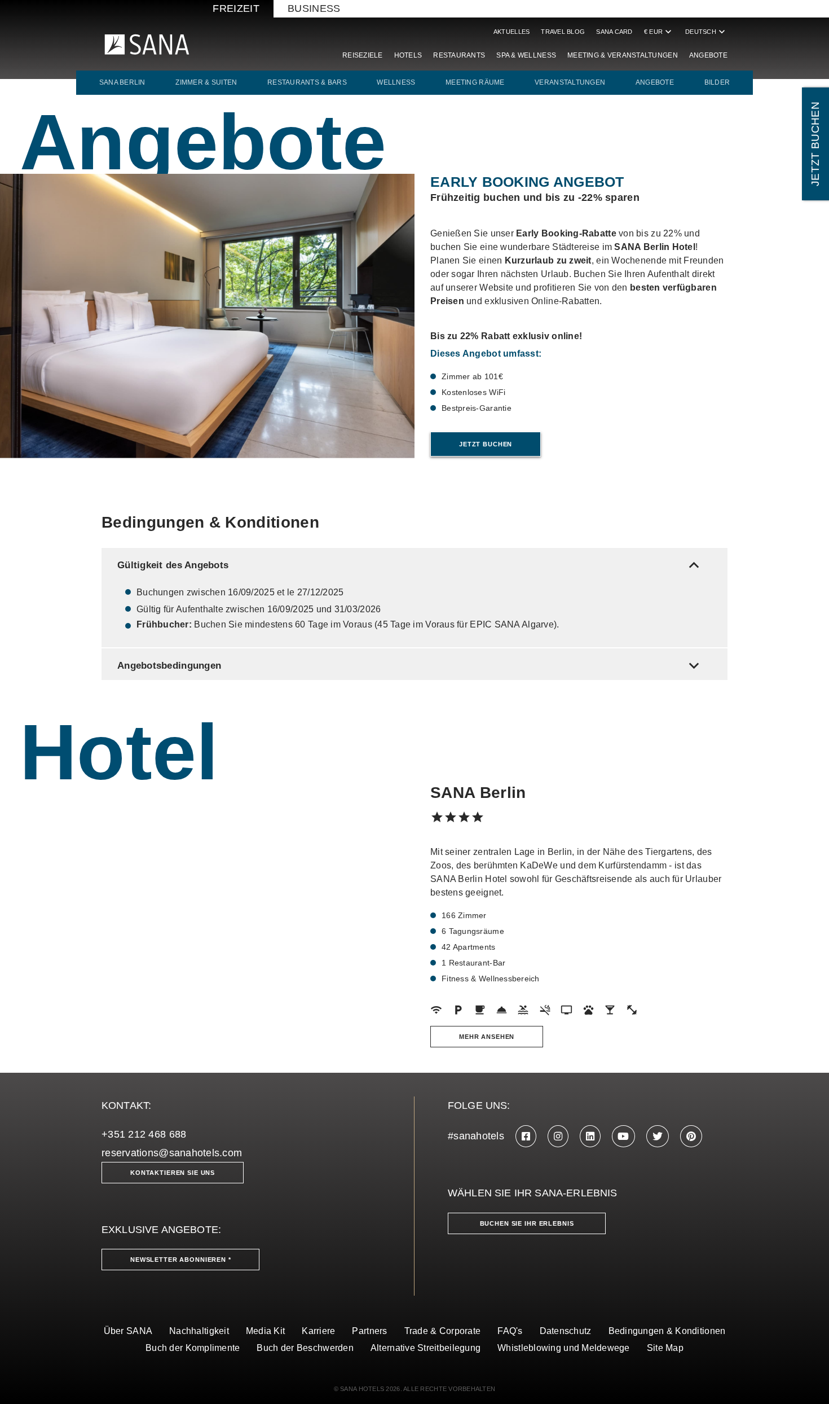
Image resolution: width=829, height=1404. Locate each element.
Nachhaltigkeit (199, 1331)
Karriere (318, 1331)
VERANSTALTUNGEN (570, 82)
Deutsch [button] (706, 31)
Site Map (665, 1348)
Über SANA (128, 1331)
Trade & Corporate (442, 1331)
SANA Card (614, 31)
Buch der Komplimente (192, 1348)
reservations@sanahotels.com (172, 1153)
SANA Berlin (122, 82)
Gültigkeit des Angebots (410, 565)
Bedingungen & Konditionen (667, 1331)
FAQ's (509, 1331)
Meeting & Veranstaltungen (622, 55)
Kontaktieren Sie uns (172, 1172)
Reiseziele (362, 55)
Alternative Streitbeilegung (425, 1348)
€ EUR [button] (659, 31)
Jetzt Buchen (485, 444)
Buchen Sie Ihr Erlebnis (527, 1223)
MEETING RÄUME (475, 82)
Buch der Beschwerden (305, 1348)
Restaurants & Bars (307, 82)
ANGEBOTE (655, 82)
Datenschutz (566, 1331)
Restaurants (459, 55)
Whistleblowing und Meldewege (563, 1348)
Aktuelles (511, 31)
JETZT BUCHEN (815, 144)
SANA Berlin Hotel (654, 247)
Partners (369, 1331)
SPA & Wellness (526, 55)
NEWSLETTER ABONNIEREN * (180, 1259)
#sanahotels (476, 1136)
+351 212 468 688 (144, 1134)
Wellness (396, 82)
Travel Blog (563, 31)
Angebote (708, 55)
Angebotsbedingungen (410, 665)
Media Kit (265, 1331)
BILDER (717, 82)
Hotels (408, 55)
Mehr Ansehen (486, 1036)
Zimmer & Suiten (206, 82)
